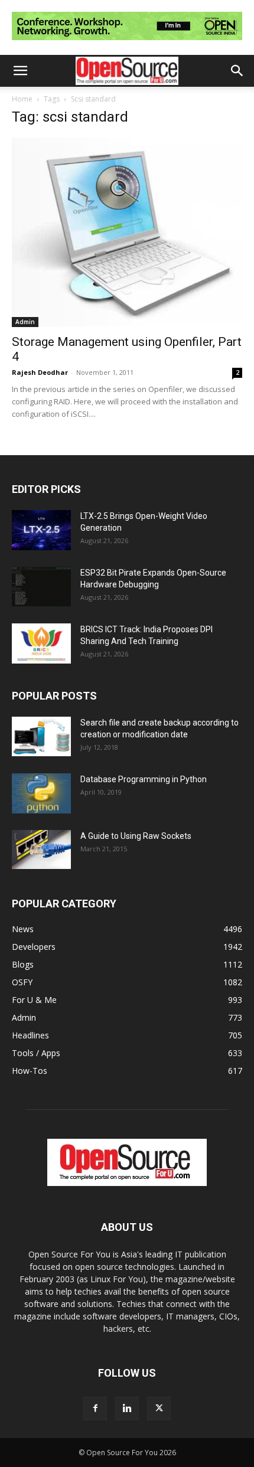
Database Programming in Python (143, 779)
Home (22, 99)
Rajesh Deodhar (40, 372)
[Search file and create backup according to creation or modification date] (41, 736)
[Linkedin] (127, 1408)
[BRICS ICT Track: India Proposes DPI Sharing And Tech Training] (41, 643)
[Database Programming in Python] (41, 793)
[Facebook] (95, 1408)
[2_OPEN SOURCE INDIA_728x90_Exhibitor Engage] (127, 42)
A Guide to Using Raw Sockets (135, 836)
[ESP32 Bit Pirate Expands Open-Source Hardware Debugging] (41, 587)
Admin (25, 322)
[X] (159, 1408)
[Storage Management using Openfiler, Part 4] (127, 232)
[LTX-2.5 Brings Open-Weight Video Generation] (41, 530)
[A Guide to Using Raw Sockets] (41, 849)
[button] (20, 71)
